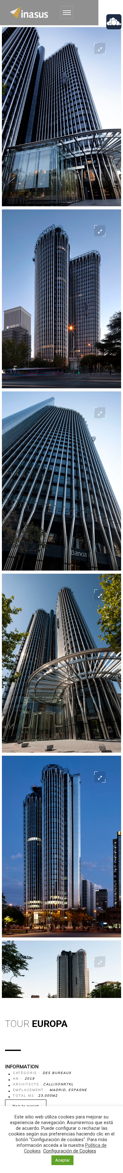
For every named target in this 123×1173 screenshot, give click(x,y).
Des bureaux (57, 1073)
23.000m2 (48, 1096)
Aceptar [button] (62, 1160)
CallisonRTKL (58, 1084)
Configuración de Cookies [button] (69, 1151)
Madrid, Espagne (68, 1090)
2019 (30, 1078)
